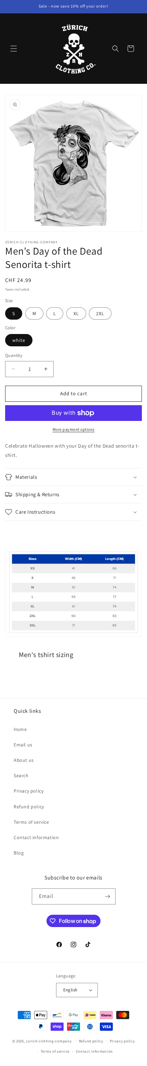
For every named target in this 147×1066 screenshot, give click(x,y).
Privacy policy (28, 791)
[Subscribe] (107, 896)
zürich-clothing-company (48, 1040)
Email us (23, 745)
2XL (100, 313)
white (18, 340)
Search (21, 775)
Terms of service (31, 822)
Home (20, 729)
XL (76, 313)
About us (24, 760)
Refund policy (29, 807)
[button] (13, 48)
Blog (19, 853)
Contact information (36, 837)
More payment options (74, 429)
